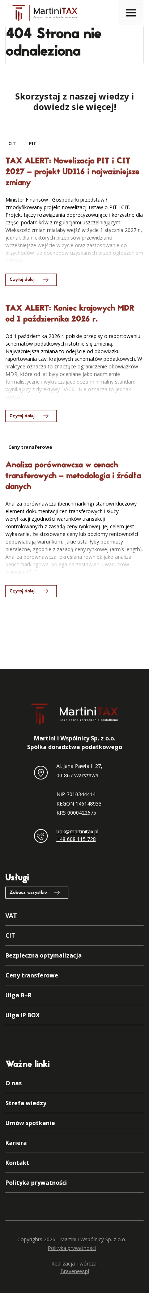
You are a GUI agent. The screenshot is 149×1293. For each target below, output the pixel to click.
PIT (33, 143)
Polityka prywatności (36, 1183)
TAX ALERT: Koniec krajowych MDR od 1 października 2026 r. (69, 314)
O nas (13, 1083)
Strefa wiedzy (25, 1103)
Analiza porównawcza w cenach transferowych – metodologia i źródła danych (73, 476)
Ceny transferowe (30, 447)
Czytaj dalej (22, 279)
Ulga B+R (18, 995)
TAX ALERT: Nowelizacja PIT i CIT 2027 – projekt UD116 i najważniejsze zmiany (72, 172)
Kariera (16, 1143)
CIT (12, 143)
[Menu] (131, 12)
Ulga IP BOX (22, 1015)
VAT (11, 916)
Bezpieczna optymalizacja (43, 955)
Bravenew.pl (74, 1271)
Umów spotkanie (30, 1123)
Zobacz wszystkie (28, 892)
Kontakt (17, 1163)
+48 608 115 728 (76, 839)
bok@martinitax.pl (77, 831)
